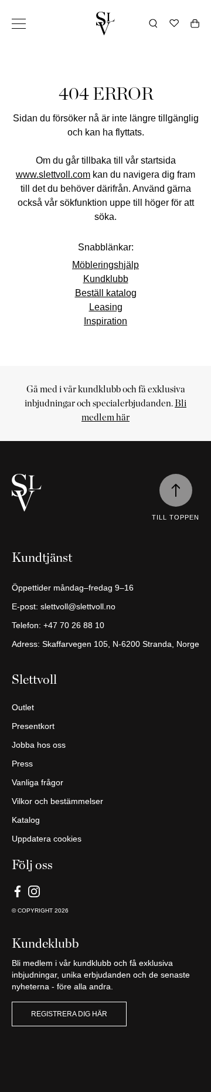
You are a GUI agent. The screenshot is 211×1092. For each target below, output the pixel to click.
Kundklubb (105, 279)
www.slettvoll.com (53, 174)
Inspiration (105, 321)
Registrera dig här (69, 1014)
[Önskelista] (174, 23)
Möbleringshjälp (105, 265)
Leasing (105, 307)
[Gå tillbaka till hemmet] (105, 23)
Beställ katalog (106, 293)
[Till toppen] (175, 490)
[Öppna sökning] (153, 23)
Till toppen (175, 517)
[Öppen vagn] (194, 23)
